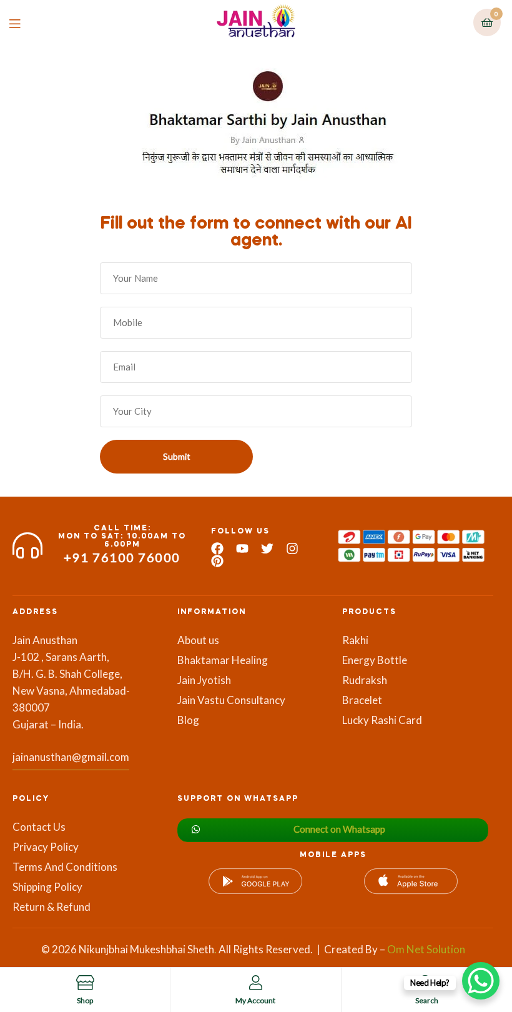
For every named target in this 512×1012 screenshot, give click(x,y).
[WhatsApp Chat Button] (481, 981)
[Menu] (24, 22)
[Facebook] (217, 548)
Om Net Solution (426, 949)
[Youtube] (242, 548)
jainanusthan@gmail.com (70, 756)
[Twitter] (267, 548)
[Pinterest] (217, 561)
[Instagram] (292, 548)
